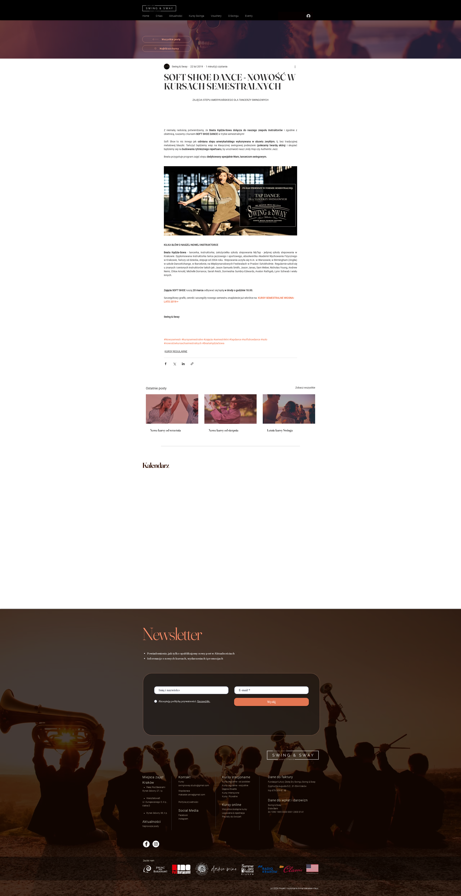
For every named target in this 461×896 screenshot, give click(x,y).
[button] (233, 813)
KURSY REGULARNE (176, 351)
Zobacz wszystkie (305, 387)
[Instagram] (156, 844)
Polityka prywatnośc (188, 802)
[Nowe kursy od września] (172, 409)
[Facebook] (146, 844)
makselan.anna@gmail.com (191, 794)
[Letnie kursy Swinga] (289, 409)
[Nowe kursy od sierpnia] (230, 409)
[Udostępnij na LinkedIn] (183, 363)
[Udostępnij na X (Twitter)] (174, 363)
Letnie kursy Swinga (280, 430)
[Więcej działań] (295, 66)
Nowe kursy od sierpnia (223, 430)
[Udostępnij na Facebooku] (165, 363)
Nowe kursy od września (165, 430)
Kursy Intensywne (230, 793)
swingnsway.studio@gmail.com (193, 785)
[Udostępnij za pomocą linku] (192, 363)
